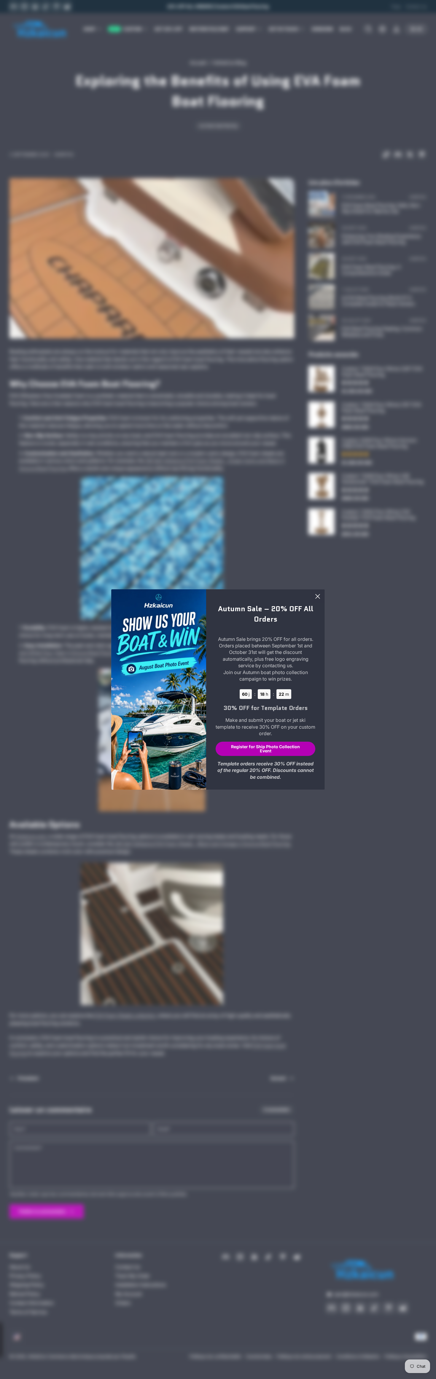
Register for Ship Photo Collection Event (265, 748)
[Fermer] (318, 596)
